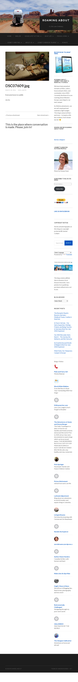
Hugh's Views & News (62, 586)
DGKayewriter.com (61, 405)
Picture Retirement (61, 481)
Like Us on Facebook (62, 211)
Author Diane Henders (62, 557)
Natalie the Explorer (61, 532)
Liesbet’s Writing (13, 42)
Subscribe (59, 189)
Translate (69, 254)
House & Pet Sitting (32, 36)
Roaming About (56, 20)
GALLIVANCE (58, 624)
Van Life (18, 36)
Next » (43, 115)
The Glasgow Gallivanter (63, 641)
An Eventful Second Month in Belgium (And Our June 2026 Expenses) (62, 345)
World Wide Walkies (61, 386)
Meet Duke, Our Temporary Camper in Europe (63, 352)
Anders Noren (63, 669)
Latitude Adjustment (61, 496)
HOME (9, 36)
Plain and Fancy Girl (61, 372)
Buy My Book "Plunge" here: (62, 52)
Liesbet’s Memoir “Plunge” (47, 42)
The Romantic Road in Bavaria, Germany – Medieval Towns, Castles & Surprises (63, 316)
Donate (65, 42)
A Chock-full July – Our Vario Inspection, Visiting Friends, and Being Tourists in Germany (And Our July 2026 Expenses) (63, 327)
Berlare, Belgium (59, 140)
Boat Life (48, 36)
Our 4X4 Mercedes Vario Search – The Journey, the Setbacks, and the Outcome (63, 337)
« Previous (12, 115)
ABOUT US (28, 42)
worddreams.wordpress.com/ (64, 544)
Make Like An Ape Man (62, 573)
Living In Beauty (59, 515)
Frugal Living (62, 36)
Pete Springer (59, 464)
